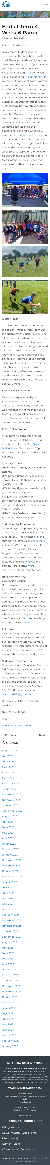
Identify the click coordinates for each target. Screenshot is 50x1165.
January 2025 (10, 854)
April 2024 (8, 903)
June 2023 (8, 953)
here (42, 540)
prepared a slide (18, 135)
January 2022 (10, 1046)
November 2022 (11, 991)
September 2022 (12, 1002)
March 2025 (9, 843)
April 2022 (8, 1029)
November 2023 (11, 925)
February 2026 (10, 783)
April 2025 (8, 838)
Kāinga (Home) (11, 1127)
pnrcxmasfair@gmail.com (17, 694)
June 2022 (8, 1019)
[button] (46, 5)
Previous (10, 735)
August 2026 (9, 750)
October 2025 (10, 805)
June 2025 (8, 827)
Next (42, 735)
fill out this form (34, 76)
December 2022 (11, 986)
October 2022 (10, 997)
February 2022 (10, 1040)
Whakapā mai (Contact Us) (18, 1149)
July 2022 (7, 1013)
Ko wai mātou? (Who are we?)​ (20, 1132)
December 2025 (11, 794)
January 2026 (10, 789)
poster (29, 618)
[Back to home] (6, 5)
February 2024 (10, 914)
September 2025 (12, 810)
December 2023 (11, 920)
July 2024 (7, 887)
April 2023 (8, 964)
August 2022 (9, 1008)
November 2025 (11, 800)
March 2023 (9, 969)
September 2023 (12, 936)
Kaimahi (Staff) (11, 1143)
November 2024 (11, 865)
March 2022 (9, 1035)
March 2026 (9, 778)
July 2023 (7, 947)
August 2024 (9, 882)
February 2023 (10, 975)
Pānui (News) (10, 1138)
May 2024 (8, 898)
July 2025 (7, 821)
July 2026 (7, 756)
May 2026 (7, 767)
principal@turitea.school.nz (18, 725)
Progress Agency (31, 1161)
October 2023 (10, 931)
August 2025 (9, 816)
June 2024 (8, 893)
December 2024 (11, 860)
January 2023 (10, 980)
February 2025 (10, 849)
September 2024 (12, 876)
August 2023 (9, 942)
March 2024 (9, 909)
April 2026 (8, 772)
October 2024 (10, 871)
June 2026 (8, 761)
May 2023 (7, 958)
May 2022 (7, 1024)
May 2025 (7, 832)
